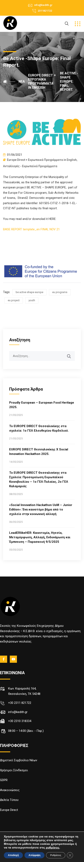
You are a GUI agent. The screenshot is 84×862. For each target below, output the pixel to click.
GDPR (4, 780)
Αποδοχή (13, 855)
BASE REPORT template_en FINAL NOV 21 (31, 229)
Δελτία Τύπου (9, 800)
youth (32, 300)
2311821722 (45, 10)
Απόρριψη (34, 855)
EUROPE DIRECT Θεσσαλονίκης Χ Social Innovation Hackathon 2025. (38, 452)
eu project (14, 300)
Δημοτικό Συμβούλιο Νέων (18, 760)
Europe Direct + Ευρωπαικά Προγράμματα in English (42, 159)
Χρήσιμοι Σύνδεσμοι (14, 770)
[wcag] (71, 354)
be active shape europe (29, 292)
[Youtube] (14, 659)
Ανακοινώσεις (10, 790)
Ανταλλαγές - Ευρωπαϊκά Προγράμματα (30, 166)
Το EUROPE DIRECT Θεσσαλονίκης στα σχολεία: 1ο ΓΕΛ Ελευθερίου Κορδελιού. (39, 428)
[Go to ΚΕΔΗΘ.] (9, 81)
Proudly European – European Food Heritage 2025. (41, 405)
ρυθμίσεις (52, 848)
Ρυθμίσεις (55, 855)
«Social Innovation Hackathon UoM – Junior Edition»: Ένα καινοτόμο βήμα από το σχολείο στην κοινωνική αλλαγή (40, 509)
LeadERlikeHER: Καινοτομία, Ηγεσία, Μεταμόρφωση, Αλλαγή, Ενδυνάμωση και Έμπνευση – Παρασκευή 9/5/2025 (39, 537)
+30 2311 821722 (19, 703)
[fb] (4, 659)
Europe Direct (9, 810)
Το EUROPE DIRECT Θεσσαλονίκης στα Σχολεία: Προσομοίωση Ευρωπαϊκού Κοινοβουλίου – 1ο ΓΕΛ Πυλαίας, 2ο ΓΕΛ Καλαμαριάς (38, 479)
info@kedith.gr (43, 5)
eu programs (59, 292)
